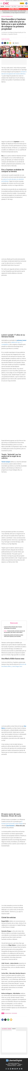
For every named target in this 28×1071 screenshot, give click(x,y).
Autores (19, 1065)
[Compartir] (2, 43)
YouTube (13, 1069)
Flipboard (17, 1069)
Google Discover (15, 1069)
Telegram (19, 1069)
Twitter (8, 1069)
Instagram (10, 1069)
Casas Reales (7, 6)
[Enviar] (8, 43)
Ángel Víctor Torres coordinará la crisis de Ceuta (14, 0)
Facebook (6, 1069)
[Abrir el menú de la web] (1, 3)
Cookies (20, 1064)
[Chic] (6, 3)
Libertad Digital (14, 1060)
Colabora (22, 3)
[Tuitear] (5, 43)
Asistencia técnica (11, 1065)
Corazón (2, 6)
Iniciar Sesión (26, 3)
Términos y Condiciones (11, 1064)
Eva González (14, 1013)
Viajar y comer (20, 6)
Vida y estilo (13, 6)
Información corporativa (13, 1063)
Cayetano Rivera (8, 1013)
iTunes (22, 1069)
